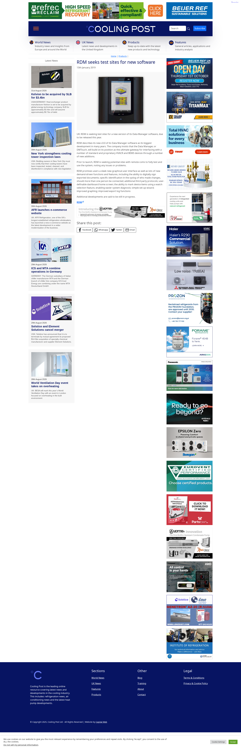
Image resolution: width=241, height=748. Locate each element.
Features (180, 42)
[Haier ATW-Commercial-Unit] (190, 241)
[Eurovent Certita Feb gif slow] (190, 476)
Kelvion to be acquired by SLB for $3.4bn (51, 96)
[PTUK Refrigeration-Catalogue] (190, 509)
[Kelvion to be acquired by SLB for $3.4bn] (51, 77)
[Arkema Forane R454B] (190, 341)
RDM (79, 202)
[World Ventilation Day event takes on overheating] (51, 364)
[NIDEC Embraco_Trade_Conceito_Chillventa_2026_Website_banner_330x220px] (190, 409)
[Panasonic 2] (190, 375)
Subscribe (200, 28)
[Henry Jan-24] (190, 174)
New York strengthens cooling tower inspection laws (51, 155)
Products (133, 42)
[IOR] (190, 643)
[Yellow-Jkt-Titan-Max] (190, 107)
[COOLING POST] (190, 576)
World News (43, 42)
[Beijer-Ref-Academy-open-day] (190, 73)
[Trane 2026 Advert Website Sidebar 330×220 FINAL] (190, 140)
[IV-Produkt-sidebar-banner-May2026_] (190, 207)
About (141, 689)
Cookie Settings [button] (218, 742)
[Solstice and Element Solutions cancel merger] (51, 308)
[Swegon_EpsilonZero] (190, 442)
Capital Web (101, 722)
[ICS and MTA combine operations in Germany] (51, 250)
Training (142, 683)
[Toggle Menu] (36, 28)
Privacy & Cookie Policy (196, 683)
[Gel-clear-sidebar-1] (190, 543)
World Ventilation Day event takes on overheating (49, 384)
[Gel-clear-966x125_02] (121, 211)
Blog (140, 677)
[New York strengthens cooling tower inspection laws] (51, 134)
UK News (88, 42)
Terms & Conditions (194, 677)
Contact (142, 694)
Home (113, 56)
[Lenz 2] (190, 610)
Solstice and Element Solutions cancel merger (47, 328)
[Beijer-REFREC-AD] (120, 10)
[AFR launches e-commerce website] (51, 191)
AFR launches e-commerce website (49, 211)
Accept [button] (233, 742)
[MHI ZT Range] (190, 274)
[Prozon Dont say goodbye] (190, 308)
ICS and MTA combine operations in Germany (46, 270)
